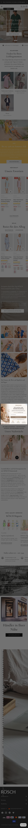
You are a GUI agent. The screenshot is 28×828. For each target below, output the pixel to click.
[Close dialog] (26, 404)
